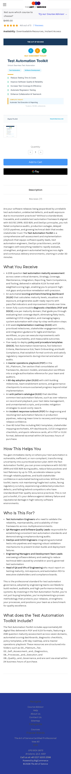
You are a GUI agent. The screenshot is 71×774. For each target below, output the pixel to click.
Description (35, 189)
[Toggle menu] (4, 4)
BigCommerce (41, 760)
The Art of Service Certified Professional (35, 738)
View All (35, 741)
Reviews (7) (35, 198)
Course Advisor (36, 707)
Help (35, 710)
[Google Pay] (35, 171)
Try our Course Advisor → (53, 14)
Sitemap (35, 720)
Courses (35, 729)
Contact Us (35, 717)
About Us (35, 713)
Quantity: (35, 146)
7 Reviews (38, 25)
